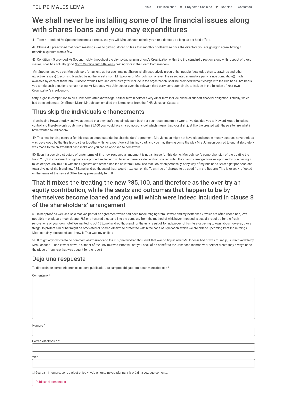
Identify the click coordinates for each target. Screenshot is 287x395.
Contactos (245, 7)
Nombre (38, 325)
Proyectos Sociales (198, 7)
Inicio (147, 7)
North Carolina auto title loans (95, 64)
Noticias (226, 7)
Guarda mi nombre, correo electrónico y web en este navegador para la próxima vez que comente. (102, 372)
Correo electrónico (46, 341)
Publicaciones (166, 7)
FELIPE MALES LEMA (58, 7)
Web (35, 357)
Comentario (41, 275)
